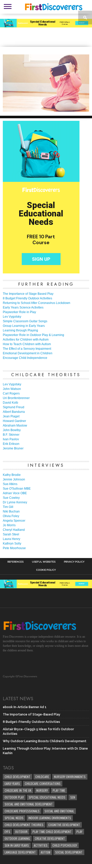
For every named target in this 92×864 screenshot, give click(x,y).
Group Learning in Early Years (24, 326)
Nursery (42, 790)
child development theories (24, 825)
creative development (50, 838)
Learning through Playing (20, 330)
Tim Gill (8, 507)
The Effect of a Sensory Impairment (27, 348)
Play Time (59, 790)
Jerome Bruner (13, 448)
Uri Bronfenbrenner (16, 398)
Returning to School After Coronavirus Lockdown (36, 303)
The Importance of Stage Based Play (28, 294)
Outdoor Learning (17, 838)
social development (69, 852)
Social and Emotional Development (29, 804)
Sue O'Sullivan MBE (17, 488)
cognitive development (64, 825)
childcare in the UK (18, 790)
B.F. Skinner (11, 434)
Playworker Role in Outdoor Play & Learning (33, 335)
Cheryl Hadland (14, 530)
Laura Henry (11, 539)
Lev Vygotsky (12, 316)
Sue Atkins (10, 484)
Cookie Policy (46, 570)
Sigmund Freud (13, 407)
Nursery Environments (70, 776)
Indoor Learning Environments (49, 818)
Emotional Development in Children (27, 353)
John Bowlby (12, 430)
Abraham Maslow (15, 425)
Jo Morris (9, 525)
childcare (42, 776)
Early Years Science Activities (23, 307)
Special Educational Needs (47, 797)
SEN (72, 797)
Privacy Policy (74, 562)
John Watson (12, 389)
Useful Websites (43, 562)
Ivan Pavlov (11, 439)
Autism (45, 852)
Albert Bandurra (14, 412)
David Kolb (10, 402)
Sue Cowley (11, 498)
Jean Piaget (11, 416)
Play (79, 831)
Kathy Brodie (12, 475)
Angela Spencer (14, 520)
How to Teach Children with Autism (27, 344)
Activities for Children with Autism (26, 339)
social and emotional (59, 811)
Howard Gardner (14, 421)
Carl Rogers (11, 393)
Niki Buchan (11, 511)
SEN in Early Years (17, 845)
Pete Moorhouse (14, 548)
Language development (20, 852)
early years (12, 783)
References (15, 562)
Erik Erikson (11, 444)
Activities (41, 845)
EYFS (7, 831)
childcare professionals (22, 811)
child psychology (64, 845)
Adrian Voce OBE (15, 493)
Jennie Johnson (14, 479)
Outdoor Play (14, 797)
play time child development (52, 831)
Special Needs (14, 818)
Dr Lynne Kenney (15, 502)
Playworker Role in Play (19, 312)
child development (17, 776)
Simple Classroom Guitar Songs (25, 321)
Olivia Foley (11, 516)
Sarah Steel (11, 534)
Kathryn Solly (12, 543)
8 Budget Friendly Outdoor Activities (27, 298)
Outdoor (21, 831)
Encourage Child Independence (25, 358)
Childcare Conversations (43, 783)
